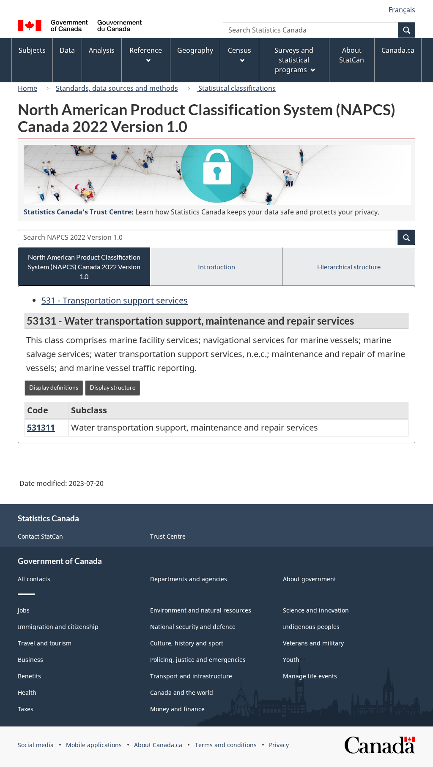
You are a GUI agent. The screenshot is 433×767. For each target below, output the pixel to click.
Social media (36, 745)
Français (402, 9)
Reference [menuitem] (145, 50)
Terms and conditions (226, 745)
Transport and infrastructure (191, 676)
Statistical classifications (236, 88)
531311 (41, 427)
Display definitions (53, 387)
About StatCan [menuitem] (351, 55)
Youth (291, 660)
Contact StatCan (40, 536)
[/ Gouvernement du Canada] (80, 27)
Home (27, 88)
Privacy (279, 745)
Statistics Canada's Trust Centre (78, 212)
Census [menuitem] (239, 50)
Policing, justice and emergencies (198, 660)
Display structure (112, 387)
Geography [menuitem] (195, 50)
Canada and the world (181, 692)
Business (30, 660)
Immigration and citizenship (58, 627)
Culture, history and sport (186, 643)
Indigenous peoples (311, 627)
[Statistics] (217, 175)
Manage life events (310, 676)
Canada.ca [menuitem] (397, 50)
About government (309, 579)
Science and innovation (316, 610)
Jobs (24, 610)
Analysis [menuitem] (102, 50)
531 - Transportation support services (114, 300)
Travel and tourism (44, 643)
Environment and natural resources (200, 610)
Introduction (216, 267)
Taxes (25, 709)
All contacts (34, 579)
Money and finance (177, 709)
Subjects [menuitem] (32, 50)
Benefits (29, 676)
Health (27, 692)
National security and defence (193, 627)
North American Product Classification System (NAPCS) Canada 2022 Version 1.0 (84, 266)
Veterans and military (313, 643)
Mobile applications (94, 745)
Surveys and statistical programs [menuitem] (293, 60)
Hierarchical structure (349, 267)
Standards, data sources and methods (117, 88)
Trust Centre (168, 536)
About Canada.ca (158, 745)
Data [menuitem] (67, 50)
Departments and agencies (188, 579)
